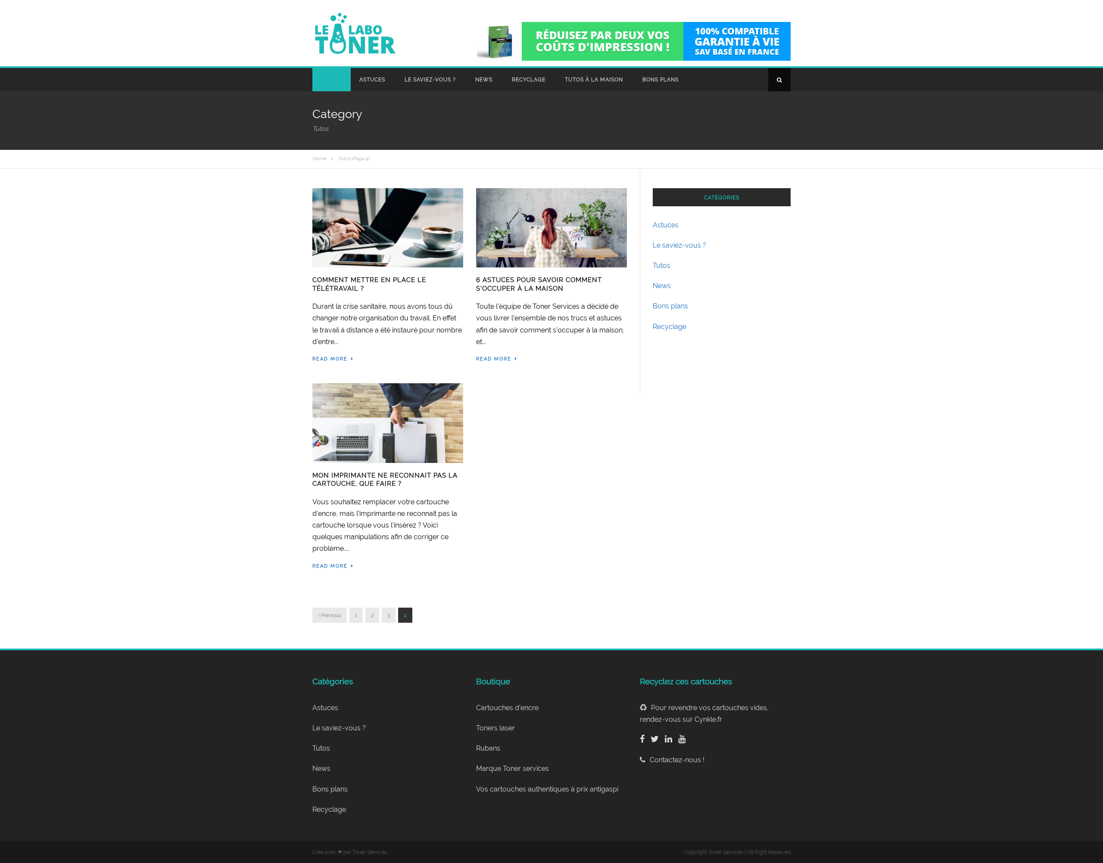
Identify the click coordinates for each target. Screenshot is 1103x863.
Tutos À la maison (594, 80)
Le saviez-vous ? (430, 80)
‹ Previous (329, 615)
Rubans (488, 748)
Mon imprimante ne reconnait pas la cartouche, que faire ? (385, 480)
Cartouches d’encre (507, 708)
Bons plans (660, 80)
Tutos (330, 80)
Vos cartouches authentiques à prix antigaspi (547, 789)
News (483, 80)
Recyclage (528, 80)
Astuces (372, 80)
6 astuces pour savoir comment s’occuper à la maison (539, 284)
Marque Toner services (512, 768)
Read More (330, 359)
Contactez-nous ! (677, 760)
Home (319, 158)
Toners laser (495, 728)
